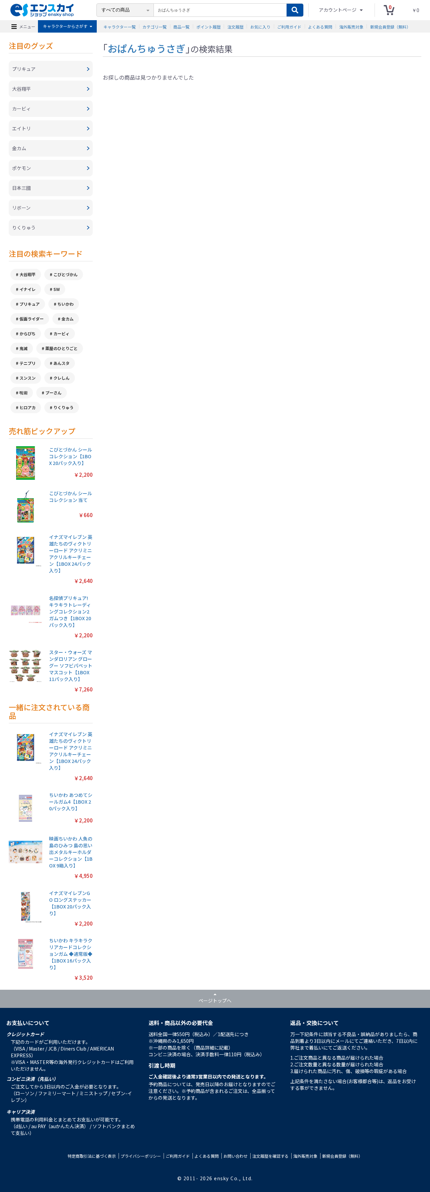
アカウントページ (338, 9)
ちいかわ (65, 304)
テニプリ (27, 363)
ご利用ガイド (289, 26)
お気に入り (260, 26)
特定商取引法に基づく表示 (92, 1156)
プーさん (53, 392)
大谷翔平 (27, 274)
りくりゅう (63, 407)
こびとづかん (65, 274)
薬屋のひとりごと (61, 348)
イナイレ (27, 289)
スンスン (27, 378)
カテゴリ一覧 (154, 26)
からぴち (27, 333)
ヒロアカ (27, 407)
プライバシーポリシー (141, 1156)
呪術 (23, 392)
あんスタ (61, 363)
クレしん (61, 378)
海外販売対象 (351, 26)
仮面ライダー (31, 319)
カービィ (61, 333)
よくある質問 (320, 26)
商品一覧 (181, 26)
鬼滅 (23, 348)
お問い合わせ (235, 1156)
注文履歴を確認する (270, 1156)
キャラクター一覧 (119, 26)
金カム (67, 319)
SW (56, 289)
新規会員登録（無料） (390, 26)
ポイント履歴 (209, 26)
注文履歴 (235, 26)
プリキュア (29, 304)
